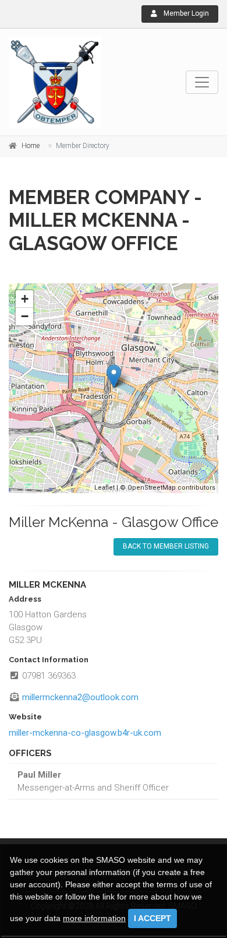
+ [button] (25, 298)
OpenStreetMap (151, 487)
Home (31, 146)
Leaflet (104, 487)
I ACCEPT (152, 918)
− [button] (25, 316)
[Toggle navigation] (202, 82)
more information (94, 918)
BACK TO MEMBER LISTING (166, 546)
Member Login (185, 13)
